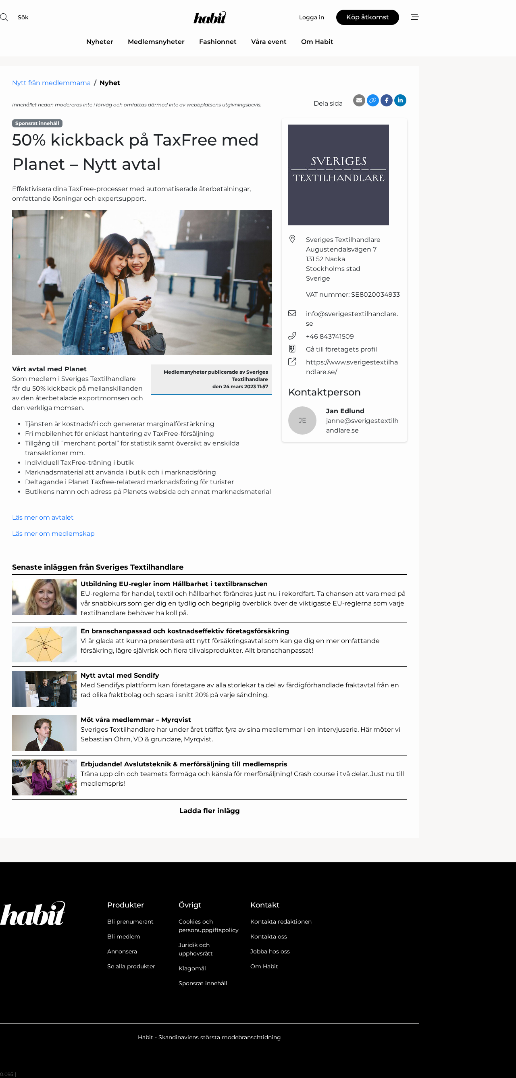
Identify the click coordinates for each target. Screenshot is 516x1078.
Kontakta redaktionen (281, 921)
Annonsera (122, 951)
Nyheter (99, 42)
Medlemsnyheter (156, 42)
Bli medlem (123, 936)
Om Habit (317, 42)
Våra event (269, 42)
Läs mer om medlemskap (53, 533)
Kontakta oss (268, 936)
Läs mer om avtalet (43, 517)
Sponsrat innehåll (203, 983)
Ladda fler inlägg (209, 811)
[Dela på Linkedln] (400, 100)
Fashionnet (218, 42)
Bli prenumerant (130, 921)
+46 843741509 (330, 336)
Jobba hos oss (270, 951)
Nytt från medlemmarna (51, 83)
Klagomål (192, 968)
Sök (23, 17)
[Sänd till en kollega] (359, 100)
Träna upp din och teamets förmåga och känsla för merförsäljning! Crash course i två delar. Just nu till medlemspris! (242, 773)
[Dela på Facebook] (387, 100)
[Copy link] (373, 100)
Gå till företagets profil (341, 349)
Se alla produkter (131, 966)
